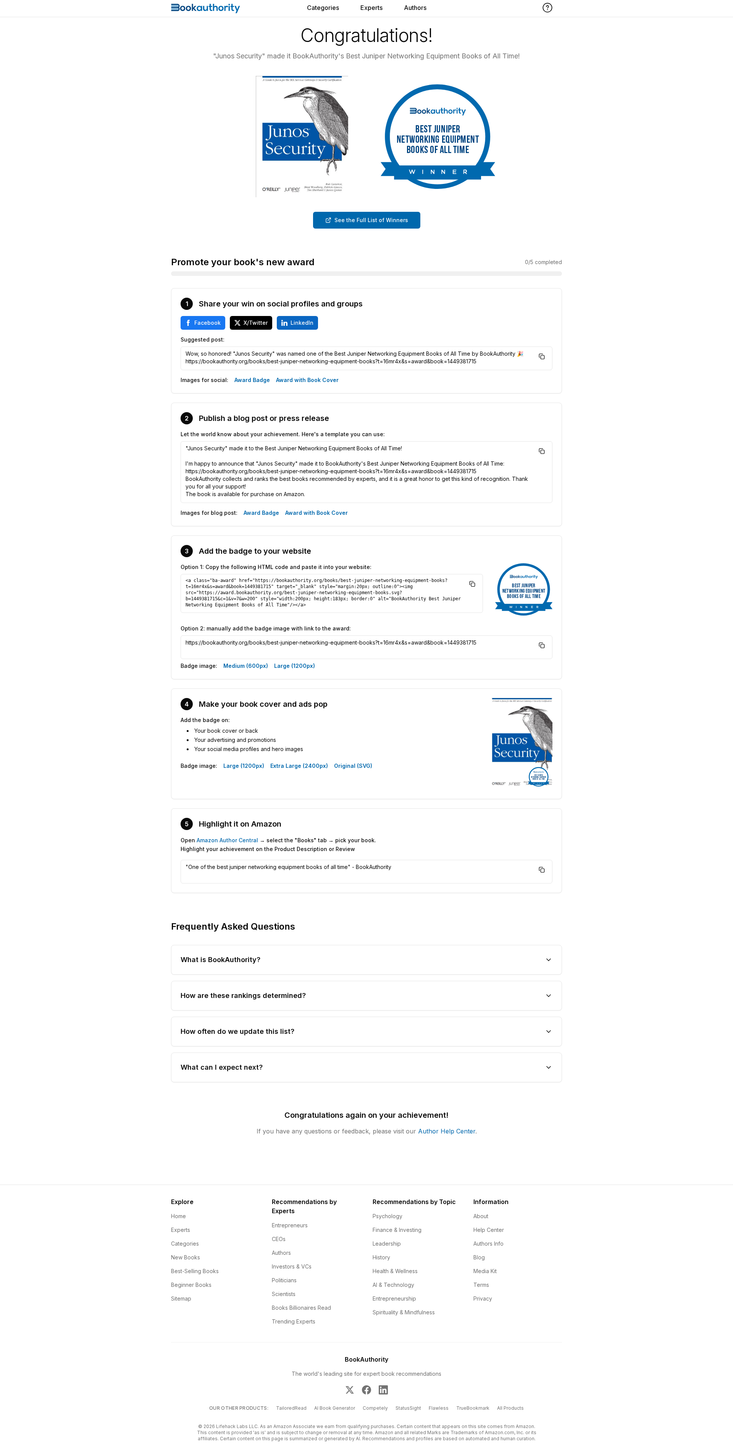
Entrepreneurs (290, 1225)
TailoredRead (291, 1408)
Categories (323, 7)
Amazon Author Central (227, 840)
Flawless (439, 1408)
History (381, 1257)
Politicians (284, 1280)
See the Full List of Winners (371, 220)
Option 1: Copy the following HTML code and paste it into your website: (276, 567)
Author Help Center (446, 1131)
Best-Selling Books (195, 1271)
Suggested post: (202, 339)
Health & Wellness (395, 1271)
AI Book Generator (334, 1408)
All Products (510, 1408)
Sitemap (181, 1298)
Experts (371, 7)
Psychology (387, 1216)
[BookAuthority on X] (349, 1389)
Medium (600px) (245, 666)
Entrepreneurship (394, 1298)
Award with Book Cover (307, 380)
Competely (375, 1408)
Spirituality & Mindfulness (404, 1312)
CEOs (279, 1239)
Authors (415, 7)
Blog (479, 1257)
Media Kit (485, 1271)
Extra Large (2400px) (299, 765)
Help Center (488, 1230)
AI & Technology (393, 1285)
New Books (185, 1257)
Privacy (482, 1298)
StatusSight (408, 1408)
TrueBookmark (472, 1408)
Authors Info (488, 1243)
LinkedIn (302, 322)
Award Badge (252, 380)
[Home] (205, 8)
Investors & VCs (292, 1266)
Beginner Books (191, 1285)
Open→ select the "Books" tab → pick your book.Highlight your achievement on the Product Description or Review (278, 844)
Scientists (283, 1294)
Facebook (207, 322)
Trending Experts (293, 1321)
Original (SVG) (353, 765)
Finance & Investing (397, 1230)
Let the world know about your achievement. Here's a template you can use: (283, 434)
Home (178, 1216)
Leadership (387, 1243)
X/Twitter (256, 322)
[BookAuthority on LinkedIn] (383, 1389)
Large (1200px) (294, 666)
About (480, 1216)
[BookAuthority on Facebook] (366, 1389)
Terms (481, 1285)
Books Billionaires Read (301, 1307)
